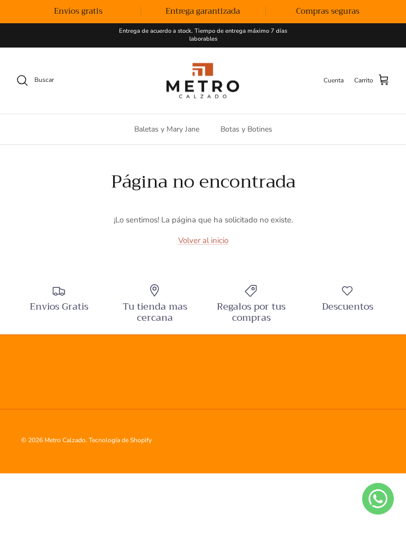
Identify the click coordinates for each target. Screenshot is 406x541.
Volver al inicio (203, 240)
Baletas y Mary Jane (166, 129)
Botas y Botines (246, 129)
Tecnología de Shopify (120, 440)
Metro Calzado (65, 440)
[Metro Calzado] (203, 81)
